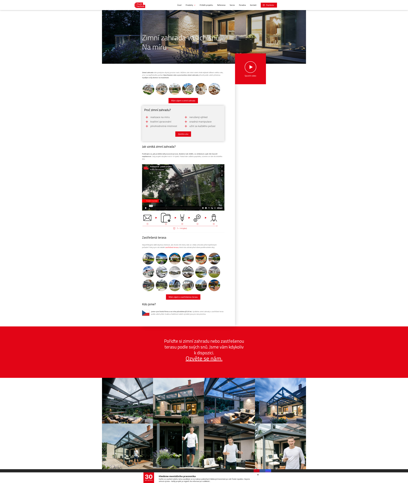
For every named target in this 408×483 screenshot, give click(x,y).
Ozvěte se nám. (204, 358)
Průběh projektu (206, 5)
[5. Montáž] (216, 221)
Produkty (189, 5)
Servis (232, 5)
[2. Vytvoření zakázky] (167, 221)
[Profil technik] (138, 5)
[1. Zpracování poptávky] (150, 221)
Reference (221, 5)
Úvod (179, 5)
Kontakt (253, 5)
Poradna (242, 5)
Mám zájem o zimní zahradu (183, 100)
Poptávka (270, 5)
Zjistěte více (183, 134)
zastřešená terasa (171, 247)
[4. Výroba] (199, 221)
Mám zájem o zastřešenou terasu (183, 297)
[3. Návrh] (183, 221)
